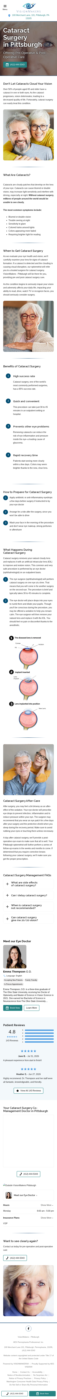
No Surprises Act (40, 1375)
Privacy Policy (40, 1378)
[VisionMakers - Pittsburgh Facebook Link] (28, 1328)
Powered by (16, 1364)
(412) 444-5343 (28, 1350)
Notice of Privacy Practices (20, 1378)
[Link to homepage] (28, 7)
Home (14, 1372)
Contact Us (25, 1372)
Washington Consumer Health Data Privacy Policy (27, 1381)
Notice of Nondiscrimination (18, 1375)
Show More (46, 1205)
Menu (5, 9)
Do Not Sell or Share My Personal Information (28, 1385)
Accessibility (37, 1372)
